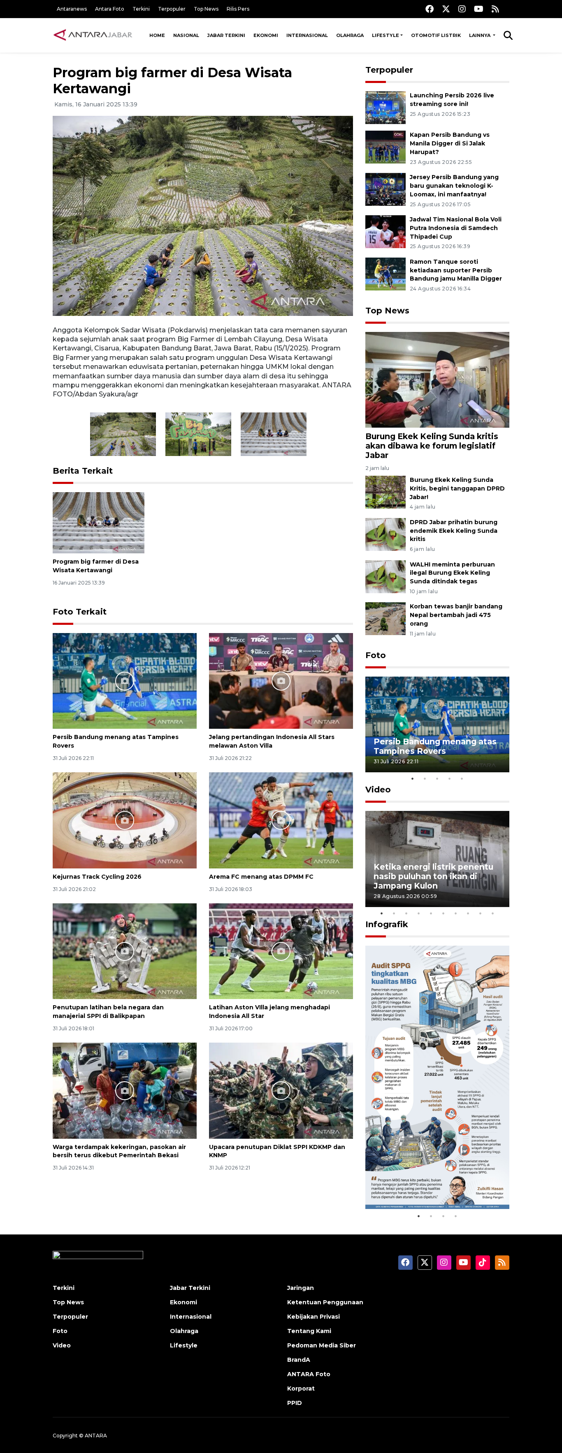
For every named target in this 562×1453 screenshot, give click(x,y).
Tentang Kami (309, 1331)
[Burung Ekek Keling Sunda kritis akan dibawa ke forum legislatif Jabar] (437, 379)
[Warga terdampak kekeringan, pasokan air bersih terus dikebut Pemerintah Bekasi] (125, 1090)
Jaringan (300, 1288)
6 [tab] (443, 913)
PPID (294, 1403)
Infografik (386, 924)
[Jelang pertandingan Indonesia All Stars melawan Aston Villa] (281, 680)
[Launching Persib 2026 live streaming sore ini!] (385, 107)
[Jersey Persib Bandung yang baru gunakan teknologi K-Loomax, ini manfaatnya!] (385, 189)
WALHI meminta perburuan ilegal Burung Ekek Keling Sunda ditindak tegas (452, 573)
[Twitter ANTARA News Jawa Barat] (446, 9)
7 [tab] (456, 913)
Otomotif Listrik (436, 35)
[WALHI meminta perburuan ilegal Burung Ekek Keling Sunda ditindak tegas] (385, 576)
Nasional (186, 35)
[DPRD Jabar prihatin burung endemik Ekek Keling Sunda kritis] (385, 534)
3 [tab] (437, 778)
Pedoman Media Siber (321, 1345)
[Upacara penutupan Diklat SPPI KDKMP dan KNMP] (281, 1090)
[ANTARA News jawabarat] (94, 35)
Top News (206, 9)
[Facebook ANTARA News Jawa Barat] (429, 9)
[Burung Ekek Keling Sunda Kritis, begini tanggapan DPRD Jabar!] (385, 491)
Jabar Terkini (226, 35)
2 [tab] (425, 778)
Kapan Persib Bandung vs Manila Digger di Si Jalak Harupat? (450, 143)
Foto (375, 655)
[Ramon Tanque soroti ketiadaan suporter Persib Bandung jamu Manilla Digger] (385, 273)
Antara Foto (109, 9)
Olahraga (350, 35)
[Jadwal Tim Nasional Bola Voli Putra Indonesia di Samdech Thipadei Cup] (385, 231)
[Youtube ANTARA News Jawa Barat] (478, 9)
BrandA (298, 1359)
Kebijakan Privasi (313, 1316)
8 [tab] (468, 913)
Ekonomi (265, 35)
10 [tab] (493, 913)
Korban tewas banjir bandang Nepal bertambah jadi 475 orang (456, 615)
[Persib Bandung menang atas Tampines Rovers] (125, 680)
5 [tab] (462, 778)
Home (157, 35)
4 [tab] (450, 778)
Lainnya (480, 35)
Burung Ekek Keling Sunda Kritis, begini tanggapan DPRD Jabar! (457, 488)
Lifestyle (385, 35)
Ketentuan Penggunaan (325, 1302)
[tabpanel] (437, 724)
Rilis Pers (238, 9)
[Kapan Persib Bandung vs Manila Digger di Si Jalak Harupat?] (385, 147)
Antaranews (72, 9)
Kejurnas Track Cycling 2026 (97, 876)
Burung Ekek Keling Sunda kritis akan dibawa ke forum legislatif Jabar (431, 445)
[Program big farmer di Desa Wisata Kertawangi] (98, 522)
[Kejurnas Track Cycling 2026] (125, 820)
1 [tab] (413, 778)
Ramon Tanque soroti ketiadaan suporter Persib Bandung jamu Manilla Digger (456, 270)
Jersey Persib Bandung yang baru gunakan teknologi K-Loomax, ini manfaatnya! (454, 185)
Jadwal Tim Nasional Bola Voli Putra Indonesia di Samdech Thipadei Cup (456, 228)
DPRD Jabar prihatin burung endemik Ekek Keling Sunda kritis (453, 530)
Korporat (301, 1388)
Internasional (307, 35)
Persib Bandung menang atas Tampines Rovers (435, 746)
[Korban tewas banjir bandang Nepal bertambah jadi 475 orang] (385, 618)
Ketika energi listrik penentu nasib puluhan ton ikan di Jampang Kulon (433, 876)
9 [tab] (480, 913)
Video (378, 789)
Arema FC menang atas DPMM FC (261, 876)
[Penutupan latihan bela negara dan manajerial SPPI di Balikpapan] (125, 951)
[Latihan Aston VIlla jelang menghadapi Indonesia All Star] (281, 951)
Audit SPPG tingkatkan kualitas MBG (422, 1183)
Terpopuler (172, 9)
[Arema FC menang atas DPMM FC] (281, 820)
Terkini (141, 9)
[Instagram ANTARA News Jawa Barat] (462, 9)
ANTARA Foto (308, 1374)
